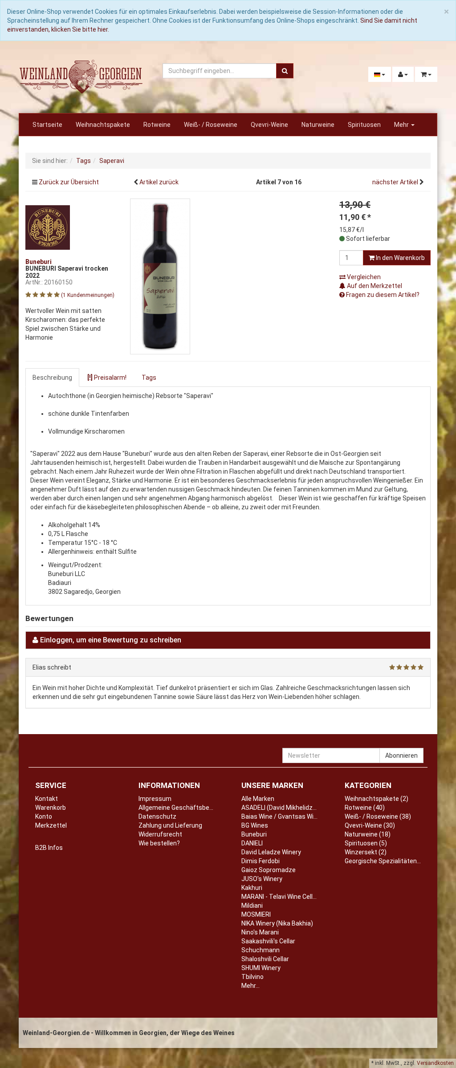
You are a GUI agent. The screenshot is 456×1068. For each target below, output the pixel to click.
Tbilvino (252, 976)
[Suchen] (284, 70)
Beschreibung (52, 377)
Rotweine (157, 124)
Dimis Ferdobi (260, 861)
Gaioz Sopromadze (268, 869)
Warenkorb (50, 807)
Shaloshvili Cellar (265, 958)
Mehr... (250, 985)
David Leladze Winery (271, 852)
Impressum (154, 798)
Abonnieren (401, 755)
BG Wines (254, 825)
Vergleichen (363, 276)
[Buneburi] (47, 226)
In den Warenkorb (400, 257)
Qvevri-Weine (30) (370, 825)
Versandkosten (435, 1063)
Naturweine (317, 124)
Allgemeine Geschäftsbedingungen (188, 807)
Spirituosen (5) (366, 843)
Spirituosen (364, 124)
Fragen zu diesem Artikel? (382, 294)
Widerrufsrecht (160, 834)
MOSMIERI (256, 914)
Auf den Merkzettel (374, 285)
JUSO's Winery (261, 878)
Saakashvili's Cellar (268, 941)
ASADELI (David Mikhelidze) (279, 807)
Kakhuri (251, 887)
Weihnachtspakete (103, 124)
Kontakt (46, 798)
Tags (149, 377)
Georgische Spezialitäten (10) (387, 861)
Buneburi (254, 834)
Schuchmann (260, 950)
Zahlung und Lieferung (170, 825)
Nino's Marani (260, 932)
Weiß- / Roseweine (210, 124)
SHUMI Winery (261, 967)
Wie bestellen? (159, 843)
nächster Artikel (395, 182)
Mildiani (252, 905)
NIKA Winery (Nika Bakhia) (277, 923)
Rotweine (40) (365, 807)
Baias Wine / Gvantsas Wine (281, 816)
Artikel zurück (159, 182)
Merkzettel (51, 825)
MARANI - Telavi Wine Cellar (279, 896)
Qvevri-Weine (269, 124)
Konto (43, 816)
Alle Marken (257, 798)
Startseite (47, 124)
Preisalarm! (106, 377)
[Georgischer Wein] (81, 76)
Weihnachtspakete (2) (376, 798)
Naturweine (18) (368, 834)
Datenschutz (157, 816)
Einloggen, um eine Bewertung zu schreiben (110, 640)
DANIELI (252, 843)
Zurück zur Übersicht (69, 182)
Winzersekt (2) (366, 852)
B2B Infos (49, 847)
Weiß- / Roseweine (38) (378, 816)
